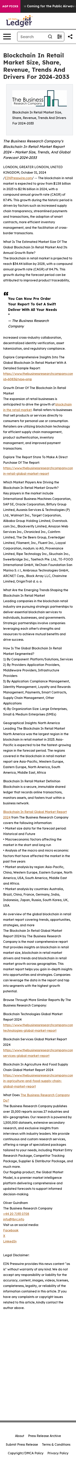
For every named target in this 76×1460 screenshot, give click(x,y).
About (19, 1436)
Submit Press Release (22, 1444)
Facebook (11, 1230)
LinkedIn (10, 1241)
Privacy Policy (57, 1453)
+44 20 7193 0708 (16, 1214)
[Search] (50, 36)
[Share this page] (70, 37)
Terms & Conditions (56, 1444)
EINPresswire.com (18, 178)
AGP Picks (10, 6)
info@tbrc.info (13, 1219)
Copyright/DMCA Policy (25, 1453)
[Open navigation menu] (7, 37)
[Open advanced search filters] (59, 36)
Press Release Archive (44, 1436)
